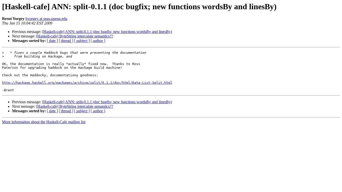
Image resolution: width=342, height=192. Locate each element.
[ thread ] (66, 40)
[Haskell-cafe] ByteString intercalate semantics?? (74, 36)
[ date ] (52, 40)
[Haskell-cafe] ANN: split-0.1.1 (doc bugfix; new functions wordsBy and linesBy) (107, 32)
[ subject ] (82, 40)
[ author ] (98, 40)
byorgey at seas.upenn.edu (46, 18)
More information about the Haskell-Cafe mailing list (43, 122)
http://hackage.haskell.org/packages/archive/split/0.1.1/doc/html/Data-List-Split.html (87, 82)
